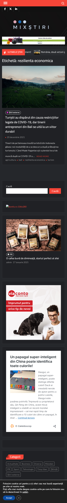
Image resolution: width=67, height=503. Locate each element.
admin (9, 262)
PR (11, 254)
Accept (9, 498)
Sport (16, 469)
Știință (54, 469)
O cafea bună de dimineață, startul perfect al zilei (32, 258)
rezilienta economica (35, 159)
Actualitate (12, 463)
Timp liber (42, 469)
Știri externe (14, 112)
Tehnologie (28, 469)
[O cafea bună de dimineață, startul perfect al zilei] (33, 235)
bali (20, 159)
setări (25, 492)
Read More (43, 156)
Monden (49, 463)
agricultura (10, 159)
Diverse (37, 463)
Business (26, 463)
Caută (9, 186)
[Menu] (5, 3)
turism (51, 159)
